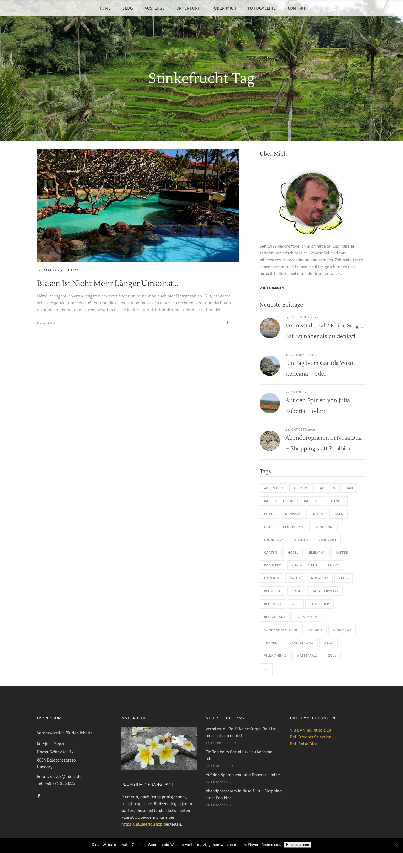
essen (338, 514)
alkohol (301, 488)
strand (315, 630)
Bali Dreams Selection (310, 737)
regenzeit (273, 604)
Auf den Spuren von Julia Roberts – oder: (243, 775)
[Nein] (396, 845)
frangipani (323, 527)
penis (343, 578)
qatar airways (324, 591)
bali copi (312, 501)
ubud (328, 642)
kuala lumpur (304, 565)
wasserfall (307, 655)
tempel (270, 642)
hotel (293, 552)
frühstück (274, 539)
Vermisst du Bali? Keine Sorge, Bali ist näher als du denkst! (241, 732)
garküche (327, 539)
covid (269, 514)
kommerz (272, 565)
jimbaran (317, 552)
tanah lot (342, 630)
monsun (271, 578)
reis (295, 604)
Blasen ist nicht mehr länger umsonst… (107, 283)
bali (349, 488)
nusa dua (319, 578)
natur (295, 578)
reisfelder (319, 604)
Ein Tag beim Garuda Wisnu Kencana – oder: (241, 755)
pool (296, 591)
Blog (74, 270)
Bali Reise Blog (304, 744)
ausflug (327, 488)
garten (270, 552)
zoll (332, 655)
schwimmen (306, 617)
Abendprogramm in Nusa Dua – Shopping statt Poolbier (244, 794)
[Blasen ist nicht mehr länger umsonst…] (138, 152)
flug (268, 527)
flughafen (293, 527)
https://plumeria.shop (142, 824)
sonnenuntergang (281, 630)
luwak (334, 565)
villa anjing (275, 655)
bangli (337, 501)
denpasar (294, 514)
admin (49, 323)
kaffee (342, 552)
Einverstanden (297, 845)
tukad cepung (300, 642)
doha (318, 514)
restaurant (274, 617)
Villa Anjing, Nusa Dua (310, 730)
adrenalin (273, 488)
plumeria (272, 591)
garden (301, 539)
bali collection (279, 501)
